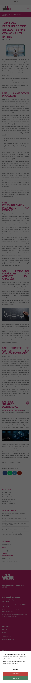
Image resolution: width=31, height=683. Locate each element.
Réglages (15, 669)
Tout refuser (15, 673)
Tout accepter (15, 678)
